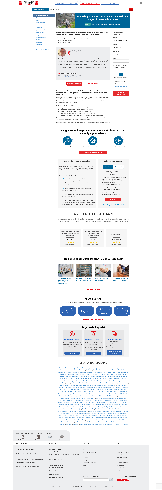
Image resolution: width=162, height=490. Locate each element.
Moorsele (88, 396)
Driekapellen (85, 376)
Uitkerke (109, 413)
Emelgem (62, 379)
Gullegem (72, 381)
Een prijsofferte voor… (120, 65)
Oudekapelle (122, 400)
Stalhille (125, 411)
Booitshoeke (93, 372)
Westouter (123, 418)
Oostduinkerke (114, 398)
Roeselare (104, 405)
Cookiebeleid (120, 468)
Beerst (76, 370)
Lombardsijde (122, 392)
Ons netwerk (86, 457)
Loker (115, 392)
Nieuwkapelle (104, 396)
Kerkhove (68, 387)
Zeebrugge (122, 422)
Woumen (125, 420)
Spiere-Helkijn (81, 379)
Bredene (114, 372)
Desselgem (122, 374)
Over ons (85, 450)
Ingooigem (73, 385)
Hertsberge (117, 381)
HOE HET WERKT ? (126, 3)
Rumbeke (85, 407)
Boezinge (85, 372)
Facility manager (40, 23)
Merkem (112, 394)
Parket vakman (40, 32)
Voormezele (107, 415)
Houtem (102, 383)
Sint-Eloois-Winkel (88, 409)
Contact (115, 38)
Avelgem (124, 368)
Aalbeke (61, 368)
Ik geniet (113, 199)
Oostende (122, 398)
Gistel (63, 381)
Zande (87, 422)
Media (84, 465)
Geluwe (102, 379)
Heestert (94, 381)
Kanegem (113, 385)
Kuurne (84, 389)
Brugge (125, 372)
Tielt (97, 413)
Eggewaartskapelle (114, 376)
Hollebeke (74, 383)
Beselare (96, 370)
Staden (119, 411)
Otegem (115, 400)
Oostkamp (62, 400)
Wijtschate (97, 420)
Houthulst (109, 383)
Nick (71, 49)
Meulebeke (124, 394)
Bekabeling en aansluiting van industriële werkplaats (83, 279)
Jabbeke (93, 385)
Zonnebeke (84, 424)
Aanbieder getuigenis (55, 474)
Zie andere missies (93, 289)
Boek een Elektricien (74, 84)
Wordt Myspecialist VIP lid (89, 452)
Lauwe (62, 392)
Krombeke (77, 389)
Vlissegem (98, 415)
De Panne (102, 374)
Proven (117, 402)
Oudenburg (61, 402)
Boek (93, 353)
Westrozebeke (63, 420)
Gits (66, 381)
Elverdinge (123, 376)
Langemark (99, 389)
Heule (123, 381)
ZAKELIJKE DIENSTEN (41, 15)
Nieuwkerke (113, 396)
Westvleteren (73, 420)
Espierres (72, 379)
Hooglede (82, 383)
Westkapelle (107, 418)
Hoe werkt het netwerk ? (123, 452)
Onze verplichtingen (122, 457)
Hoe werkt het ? (121, 450)
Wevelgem (81, 420)
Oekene (88, 398)
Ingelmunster (64, 385)
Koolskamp (62, 389)
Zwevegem (116, 424)
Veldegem (122, 413)
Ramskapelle (125, 402)
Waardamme (115, 415)
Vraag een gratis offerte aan (121, 93)
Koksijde (111, 387)
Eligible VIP (87, 24)
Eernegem (99, 376)
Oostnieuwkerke (87, 400)
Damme (81, 374)
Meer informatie (62, 71)
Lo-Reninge (68, 394)
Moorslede (95, 396)
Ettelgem (89, 379)
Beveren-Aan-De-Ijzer (119, 370)
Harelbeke (86, 381)
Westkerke (116, 418)
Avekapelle (117, 368)
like (69, 54)
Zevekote (69, 424)
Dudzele (92, 376)
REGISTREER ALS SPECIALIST (110, 3)
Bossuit (100, 372)
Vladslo (77, 415)
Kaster (119, 385)
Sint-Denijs (66, 409)
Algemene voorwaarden (123, 462)
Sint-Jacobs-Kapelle (101, 409)
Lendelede (90, 392)
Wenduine (80, 418)
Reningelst (83, 405)
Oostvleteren (107, 400)
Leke (84, 392)
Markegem (92, 394)
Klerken (82, 387)
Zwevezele (124, 424)
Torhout (102, 413)
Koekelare (104, 387)
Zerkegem (62, 424)
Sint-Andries (115, 407)
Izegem (79, 385)
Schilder (38, 40)
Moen (69, 396)
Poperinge (111, 402)
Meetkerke (99, 394)
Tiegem (93, 413)
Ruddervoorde (69, 407)
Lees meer (93, 252)
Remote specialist (41, 37)
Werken (87, 418)
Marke (86, 394)
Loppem (61, 394)
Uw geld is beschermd (55, 449)
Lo (112, 392)
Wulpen (63, 422)
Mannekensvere (78, 394)
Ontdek (72, 353)
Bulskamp (63, 374)
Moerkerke (80, 396)
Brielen (120, 372)
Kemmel (61, 387)
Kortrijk (69, 374)
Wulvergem (70, 422)
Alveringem (88, 368)
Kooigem (117, 387)
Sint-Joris (118, 409)
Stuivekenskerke (84, 413)
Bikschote (61, 372)
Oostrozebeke (98, 400)
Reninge (76, 405)
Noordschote (73, 398)
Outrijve (68, 402)
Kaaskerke (99, 385)
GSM (114, 58)
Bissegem (69, 372)
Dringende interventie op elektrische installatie (120, 279)
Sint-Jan (111, 409)
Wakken (61, 418)
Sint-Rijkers (92, 411)
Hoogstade (89, 383)
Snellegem (113, 411)
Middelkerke (62, 396)
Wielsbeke (89, 420)
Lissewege (107, 392)
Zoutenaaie (92, 424)
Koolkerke (124, 387)
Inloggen (119, 473)
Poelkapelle (95, 402)
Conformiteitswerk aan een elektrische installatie (102, 279)
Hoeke (68, 383)
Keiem (124, 385)
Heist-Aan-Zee (102, 381)
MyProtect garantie (122, 460)
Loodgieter (39, 27)
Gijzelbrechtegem (121, 379)
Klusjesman (39, 25)
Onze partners (86, 455)
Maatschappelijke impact (56, 478)
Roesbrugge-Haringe (94, 405)
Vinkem (71, 415)
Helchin (110, 381)
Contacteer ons (92, 84)
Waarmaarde (124, 415)
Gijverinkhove (110, 379)
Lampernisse (91, 389)
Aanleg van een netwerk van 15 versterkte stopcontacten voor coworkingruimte (64, 279)
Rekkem (70, 405)
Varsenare (115, 413)
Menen (106, 394)
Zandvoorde (93, 422)
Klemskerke (75, 387)
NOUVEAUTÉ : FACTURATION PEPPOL (66, 3)
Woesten (119, 420)
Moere (74, 396)
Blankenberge (77, 372)
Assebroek (109, 368)
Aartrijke (73, 368)
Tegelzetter (39, 42)
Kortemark (70, 389)
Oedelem (82, 398)
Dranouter (76, 376)
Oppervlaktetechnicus (42, 30)
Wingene (112, 420)
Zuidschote (100, 424)
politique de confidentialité (121, 84)
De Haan (87, 374)
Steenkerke (70, 413)
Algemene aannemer (41, 18)
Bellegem (89, 370)
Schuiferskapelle (100, 407)
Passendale (75, 402)
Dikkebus (62, 376)
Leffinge (74, 392)
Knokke (88, 387)
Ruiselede (78, 407)
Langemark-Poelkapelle (111, 389)
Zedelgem (114, 422)
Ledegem (68, 392)
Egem (105, 376)
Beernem (71, 370)
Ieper (126, 383)
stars (69, 52)
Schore (91, 407)
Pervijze (82, 402)
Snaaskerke (105, 411)
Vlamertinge (84, 415)
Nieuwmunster (123, 396)
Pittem (88, 402)
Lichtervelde (99, 392)
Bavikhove (63, 370)
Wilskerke (105, 420)
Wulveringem (79, 422)
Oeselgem (99, 398)
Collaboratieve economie (56, 459)
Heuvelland (61, 383)
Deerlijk (108, 374)
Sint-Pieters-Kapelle (81, 411)
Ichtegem (121, 383)
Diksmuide (69, 376)
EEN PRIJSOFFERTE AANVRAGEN (90, 3)
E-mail (115, 45)
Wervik (92, 418)
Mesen (117, 394)
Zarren (108, 422)
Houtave (96, 383)
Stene (76, 413)
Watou (74, 418)
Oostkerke (70, 400)
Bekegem (82, 370)
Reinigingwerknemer (41, 35)
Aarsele (67, 368)
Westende (99, 418)
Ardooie (102, 368)
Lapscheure (123, 389)
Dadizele (75, 374)
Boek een (114, 24)
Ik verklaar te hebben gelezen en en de (121, 84)
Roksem (111, 405)
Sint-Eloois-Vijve (75, 409)
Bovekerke (107, 372)
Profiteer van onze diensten (93, 319)
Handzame (79, 381)
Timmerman (39, 45)
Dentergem (115, 374)
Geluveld (96, 379)
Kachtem (107, 385)
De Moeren (94, 374)
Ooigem (105, 398)
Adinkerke (80, 368)
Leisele (80, 392)
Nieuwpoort (65, 398)
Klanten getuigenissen (55, 471)
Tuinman (38, 47)
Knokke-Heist (95, 387)
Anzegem (96, 368)
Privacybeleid (120, 465)
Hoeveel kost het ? (122, 455)
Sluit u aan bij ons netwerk (89, 462)
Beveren (102, 370)
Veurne (60, 415)
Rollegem (117, 405)
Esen (67, 379)
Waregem (68, 418)
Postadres (116, 51)
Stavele (62, 413)
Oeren (93, 398)
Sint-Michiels (69, 411)
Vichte (66, 415)
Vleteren (92, 415)
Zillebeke (76, 424)
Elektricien (38, 20)
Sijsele (108, 407)
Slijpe (99, 411)
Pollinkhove (103, 402)
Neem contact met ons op (114, 352)
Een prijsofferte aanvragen (93, 153)
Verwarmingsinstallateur (42, 49)
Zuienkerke (108, 424)
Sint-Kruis (61, 411)
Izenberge (86, 385)
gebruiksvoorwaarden (121, 87)
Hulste (115, 383)
